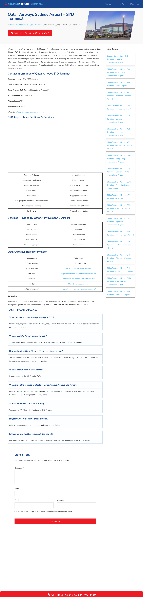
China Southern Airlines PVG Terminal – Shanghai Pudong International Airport (118, 72)
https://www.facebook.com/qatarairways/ (78, 279)
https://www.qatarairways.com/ (78, 268)
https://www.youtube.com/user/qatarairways (79, 273)
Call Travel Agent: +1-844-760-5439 (31, 33)
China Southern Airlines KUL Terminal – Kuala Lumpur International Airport (118, 132)
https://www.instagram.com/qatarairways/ (79, 289)
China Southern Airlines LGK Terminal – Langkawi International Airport (118, 119)
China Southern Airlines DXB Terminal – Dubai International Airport (119, 244)
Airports (120, 4)
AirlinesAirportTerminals (18, 25)
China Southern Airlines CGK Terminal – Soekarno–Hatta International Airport (118, 172)
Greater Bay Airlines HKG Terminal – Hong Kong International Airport (117, 59)
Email (17, 500)
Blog (132, 4)
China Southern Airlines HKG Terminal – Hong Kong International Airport (119, 158)
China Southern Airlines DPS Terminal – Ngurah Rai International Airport (118, 221)
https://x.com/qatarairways (78, 284)
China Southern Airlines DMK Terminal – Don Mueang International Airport (119, 281)
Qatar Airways (35, 25)
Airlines (108, 4)
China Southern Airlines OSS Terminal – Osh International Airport (118, 208)
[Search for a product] (138, 4)
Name (18, 488)
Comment (19, 468)
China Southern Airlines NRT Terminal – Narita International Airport (119, 95)
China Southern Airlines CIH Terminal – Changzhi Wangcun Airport (119, 258)
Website (60, 500)
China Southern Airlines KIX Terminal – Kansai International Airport (119, 145)
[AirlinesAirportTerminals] (23, 4)
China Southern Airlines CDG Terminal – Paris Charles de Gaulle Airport (119, 185)
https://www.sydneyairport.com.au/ (30, 112)
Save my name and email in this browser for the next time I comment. (44, 512)
